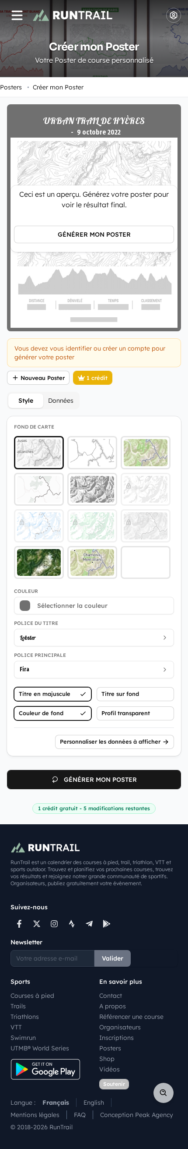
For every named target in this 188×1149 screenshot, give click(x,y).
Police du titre (36, 623)
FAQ (80, 1115)
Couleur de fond (41, 712)
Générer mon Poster (94, 234)
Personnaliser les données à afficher (110, 741)
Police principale (40, 655)
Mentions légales (34, 1115)
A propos (112, 1006)
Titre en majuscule (44, 693)
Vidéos (109, 1069)
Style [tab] (25, 400)
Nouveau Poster (43, 377)
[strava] (71, 924)
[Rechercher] (163, 1092)
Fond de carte (34, 427)
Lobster (28, 638)
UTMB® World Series (39, 1048)
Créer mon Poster (55, 87)
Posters (11, 87)
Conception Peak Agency (136, 1115)
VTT (16, 1027)
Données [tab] (60, 400)
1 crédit (97, 377)
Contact (110, 996)
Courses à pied (32, 996)
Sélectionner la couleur (72, 606)
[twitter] (36, 924)
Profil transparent (125, 712)
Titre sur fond (120, 693)
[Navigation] (17, 15)
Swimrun (23, 1038)
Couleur (26, 591)
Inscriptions (116, 1038)
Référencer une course (131, 1017)
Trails (18, 1006)
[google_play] (106, 924)
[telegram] (89, 924)
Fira (24, 669)
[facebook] (19, 924)
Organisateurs (120, 1027)
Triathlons (24, 1017)
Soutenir (114, 1084)
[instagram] (54, 924)
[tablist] (43, 400)
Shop (107, 1059)
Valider (112, 958)
